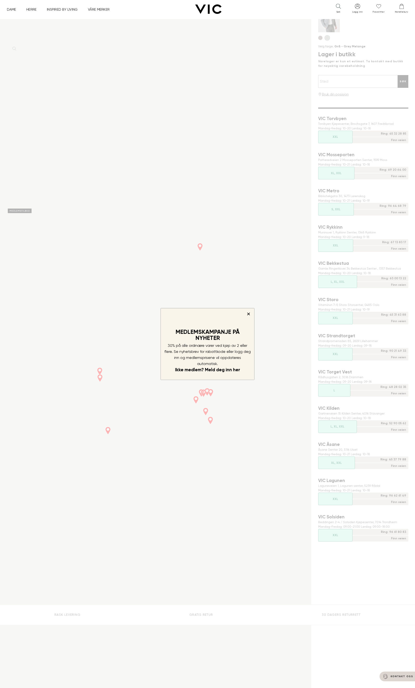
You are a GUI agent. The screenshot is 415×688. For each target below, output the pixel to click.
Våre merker (99, 9)
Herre (31, 9)
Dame (11, 9)
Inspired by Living (62, 9)
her (236, 370)
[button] (338, 9)
